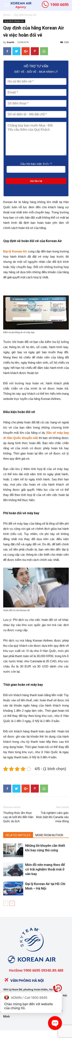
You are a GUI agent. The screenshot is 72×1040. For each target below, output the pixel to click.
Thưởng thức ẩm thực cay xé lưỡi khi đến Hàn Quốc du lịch (18, 817)
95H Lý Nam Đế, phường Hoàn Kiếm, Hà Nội (30, 989)
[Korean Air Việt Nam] (31, 966)
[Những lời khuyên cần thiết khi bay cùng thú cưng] (13, 850)
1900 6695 (59, 4)
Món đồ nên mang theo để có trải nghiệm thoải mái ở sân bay (45, 869)
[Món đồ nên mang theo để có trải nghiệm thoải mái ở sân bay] (13, 869)
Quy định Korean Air (25, 15)
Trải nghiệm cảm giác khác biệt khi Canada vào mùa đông (52, 817)
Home (6, 15)
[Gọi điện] (57, 990)
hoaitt (10, 42)
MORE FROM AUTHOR (49, 835)
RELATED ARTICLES (18, 835)
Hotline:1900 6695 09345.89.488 (36, 970)
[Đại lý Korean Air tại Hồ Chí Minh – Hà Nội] (13, 888)
